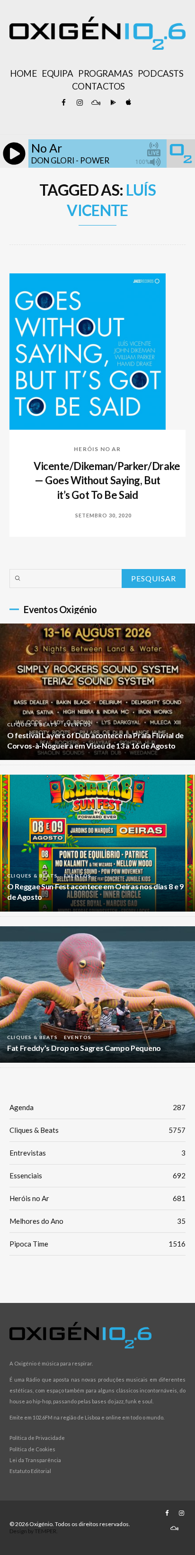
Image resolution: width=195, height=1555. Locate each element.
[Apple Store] (128, 103)
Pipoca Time (97, 1243)
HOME (23, 73)
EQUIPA (57, 73)
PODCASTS (160, 73)
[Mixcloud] (95, 103)
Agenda (97, 1107)
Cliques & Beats (32, 724)
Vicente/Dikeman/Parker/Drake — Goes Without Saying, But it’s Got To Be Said (107, 481)
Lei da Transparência (35, 1460)
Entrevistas (97, 1152)
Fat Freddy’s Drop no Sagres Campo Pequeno (84, 1047)
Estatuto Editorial (30, 1471)
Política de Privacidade (37, 1438)
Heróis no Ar (97, 448)
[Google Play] (112, 103)
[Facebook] (63, 103)
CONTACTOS (98, 86)
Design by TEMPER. (33, 1531)
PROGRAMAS (105, 73)
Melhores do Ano (97, 1221)
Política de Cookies (32, 1449)
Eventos (77, 724)
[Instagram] (79, 103)
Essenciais (97, 1175)
